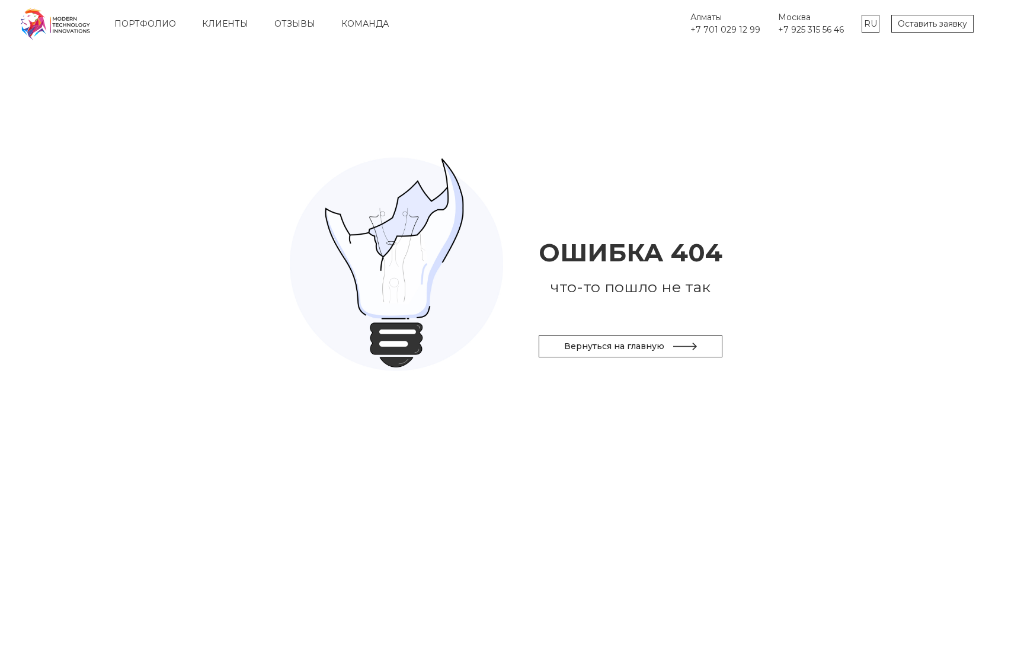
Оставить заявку (932, 23)
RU (870, 23)
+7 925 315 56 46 (811, 29)
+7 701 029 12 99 (725, 29)
